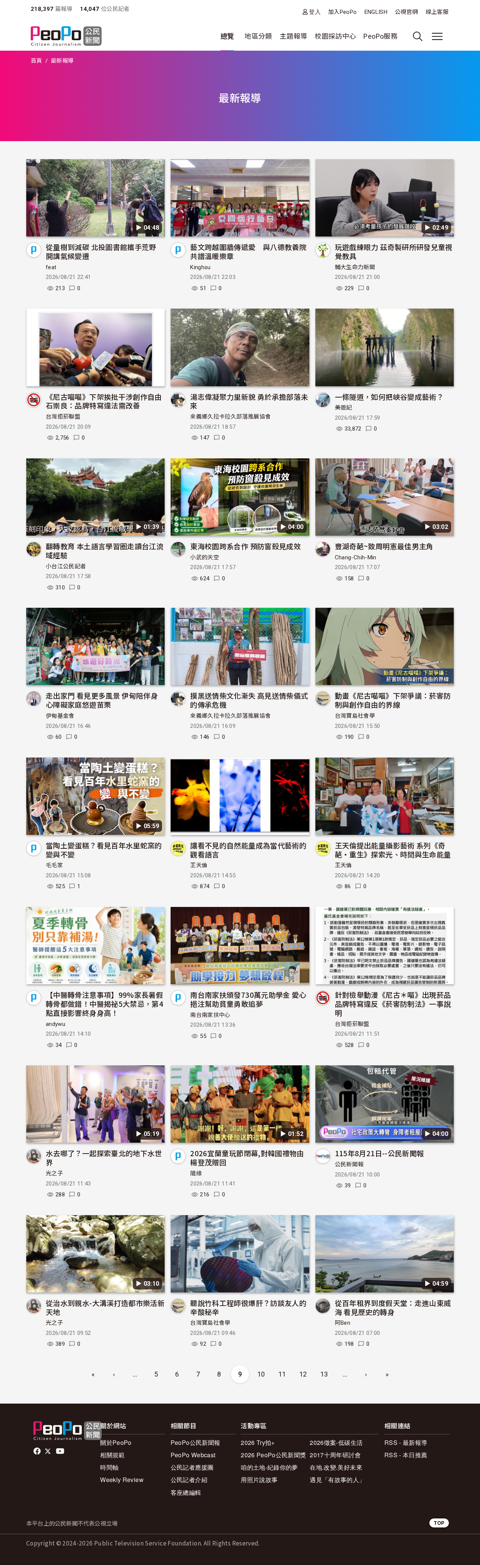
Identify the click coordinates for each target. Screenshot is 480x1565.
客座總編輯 (186, 1492)
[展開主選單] (437, 36)
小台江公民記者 (66, 566)
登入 (315, 12)
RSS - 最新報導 (406, 1442)
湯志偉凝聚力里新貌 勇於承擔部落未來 (249, 401)
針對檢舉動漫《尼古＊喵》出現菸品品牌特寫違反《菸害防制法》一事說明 (393, 1004)
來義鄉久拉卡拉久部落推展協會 (230, 416)
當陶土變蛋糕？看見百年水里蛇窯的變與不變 (104, 849)
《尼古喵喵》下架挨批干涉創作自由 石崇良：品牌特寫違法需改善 (104, 401)
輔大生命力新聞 (355, 267)
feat (51, 267)
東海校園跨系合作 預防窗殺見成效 (245, 546)
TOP (439, 1522)
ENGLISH (376, 12)
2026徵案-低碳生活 (336, 1442)
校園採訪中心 (335, 36)
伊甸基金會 (60, 715)
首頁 (36, 60)
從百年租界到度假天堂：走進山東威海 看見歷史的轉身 (393, 1307)
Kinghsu (200, 267)
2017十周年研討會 (335, 1455)
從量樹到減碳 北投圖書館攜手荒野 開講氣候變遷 (101, 251)
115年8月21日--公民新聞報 (379, 1153)
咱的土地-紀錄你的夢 (269, 1467)
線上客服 (437, 12)
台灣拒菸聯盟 (63, 416)
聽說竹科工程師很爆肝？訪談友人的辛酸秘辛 (248, 1307)
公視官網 (406, 12)
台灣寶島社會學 (355, 715)
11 (282, 1374)
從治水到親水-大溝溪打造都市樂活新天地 (105, 1307)
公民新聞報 (349, 1164)
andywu (55, 1024)
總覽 (227, 36)
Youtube (61, 1451)
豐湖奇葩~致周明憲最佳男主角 (384, 546)
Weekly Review (122, 1479)
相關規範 (112, 1455)
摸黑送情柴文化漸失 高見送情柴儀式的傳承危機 (249, 699)
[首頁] (66, 36)
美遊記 (343, 407)
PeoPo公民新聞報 (195, 1442)
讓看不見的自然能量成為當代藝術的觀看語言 (248, 849)
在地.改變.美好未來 (336, 1467)
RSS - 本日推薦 (406, 1455)
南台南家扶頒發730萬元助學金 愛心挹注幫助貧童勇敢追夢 (248, 999)
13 (324, 1374)
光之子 (54, 1173)
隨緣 (196, 1173)
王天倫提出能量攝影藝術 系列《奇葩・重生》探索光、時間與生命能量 (393, 849)
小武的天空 (204, 557)
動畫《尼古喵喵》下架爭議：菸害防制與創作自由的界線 (393, 699)
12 (303, 1374)
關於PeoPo (116, 1442)
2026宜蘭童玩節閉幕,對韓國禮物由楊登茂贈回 (247, 1157)
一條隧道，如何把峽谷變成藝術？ (389, 397)
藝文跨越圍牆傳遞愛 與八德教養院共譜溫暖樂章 (248, 251)
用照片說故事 (259, 1479)
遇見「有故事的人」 (337, 1479)
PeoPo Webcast (193, 1455)
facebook (37, 1451)
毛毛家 (54, 865)
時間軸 (109, 1467)
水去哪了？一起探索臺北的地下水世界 (104, 1157)
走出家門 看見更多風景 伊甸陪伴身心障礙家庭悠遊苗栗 (102, 699)
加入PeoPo (342, 12)
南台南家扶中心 (210, 1015)
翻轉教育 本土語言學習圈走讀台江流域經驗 (105, 550)
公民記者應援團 (192, 1467)
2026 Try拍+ (258, 1442)
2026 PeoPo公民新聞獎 (273, 1455)
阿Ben (342, 1322)
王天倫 (198, 865)
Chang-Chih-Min (355, 557)
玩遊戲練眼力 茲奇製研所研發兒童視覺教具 (394, 251)
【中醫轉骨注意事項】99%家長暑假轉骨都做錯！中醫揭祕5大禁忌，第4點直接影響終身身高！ (104, 1004)
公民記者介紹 (189, 1479)
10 (261, 1374)
